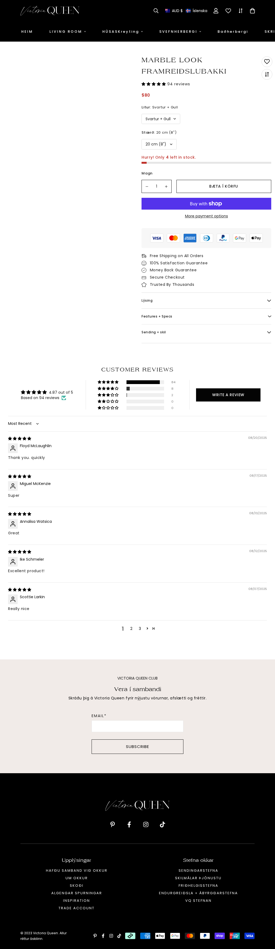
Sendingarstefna (198, 870)
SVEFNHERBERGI (178, 31)
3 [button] (140, 628)
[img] (19, 438)
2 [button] (131, 628)
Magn (147, 173)
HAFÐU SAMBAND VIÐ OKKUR (76, 870)
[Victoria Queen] (49, 10)
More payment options (206, 216)
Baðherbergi (233, 31)
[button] (186, 11)
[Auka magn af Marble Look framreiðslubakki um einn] (166, 186)
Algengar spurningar (76, 893)
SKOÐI (77, 885)
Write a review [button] (228, 394)
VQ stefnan (198, 900)
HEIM (27, 31)
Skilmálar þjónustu (198, 878)
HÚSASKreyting (120, 31)
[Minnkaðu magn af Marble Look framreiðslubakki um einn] (147, 186)
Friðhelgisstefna (198, 885)
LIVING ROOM (65, 31)
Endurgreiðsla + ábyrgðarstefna (198, 893)
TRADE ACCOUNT (77, 908)
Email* (99, 715)
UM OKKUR (77, 878)
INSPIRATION (76, 900)
